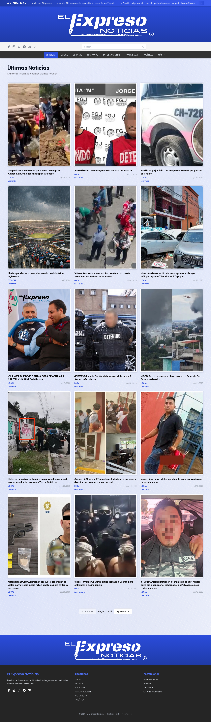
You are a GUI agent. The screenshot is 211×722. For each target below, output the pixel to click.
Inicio (52, 55)
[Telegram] (24, 46)
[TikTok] (34, 46)
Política (148, 55)
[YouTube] (29, 46)
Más (160, 55)
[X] (19, 46)
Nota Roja (132, 55)
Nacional (92, 55)
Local (64, 55)
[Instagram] (13, 46)
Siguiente (121, 611)
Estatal (77, 55)
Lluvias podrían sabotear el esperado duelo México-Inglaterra (113, 3)
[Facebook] (8, 46)
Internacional (111, 55)
